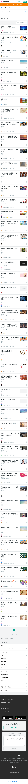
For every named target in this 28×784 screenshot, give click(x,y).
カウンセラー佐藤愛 (6, 118)
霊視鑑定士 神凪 (6, 442)
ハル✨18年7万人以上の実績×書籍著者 (6, 230)
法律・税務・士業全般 (5, 478)
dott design (5, 244)
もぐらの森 (5, 269)
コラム (2, 90)
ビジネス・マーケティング (6, 42)
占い (2, 28)
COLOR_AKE (5, 586)
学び (2, 77)
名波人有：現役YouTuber (6, 207)
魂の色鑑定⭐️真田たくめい (6, 217)
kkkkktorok (5, 359)
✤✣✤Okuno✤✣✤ (6, 282)
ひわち (4, 395)
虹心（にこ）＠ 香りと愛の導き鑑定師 (6, 195)
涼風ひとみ (5, 81)
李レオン (4, 306)
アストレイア (5, 598)
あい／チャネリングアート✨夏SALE (6, 94)
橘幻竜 (4, 428)
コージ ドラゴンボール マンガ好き (6, 131)
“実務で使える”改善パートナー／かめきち (6, 56)
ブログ (6, 638)
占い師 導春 (5, 104)
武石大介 (4, 482)
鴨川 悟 (4, 611)
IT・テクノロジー (4, 265)
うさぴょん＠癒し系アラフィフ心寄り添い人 (6, 563)
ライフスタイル (4, 63)
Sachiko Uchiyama (6, 168)
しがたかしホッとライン (6, 455)
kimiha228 (5, 257)
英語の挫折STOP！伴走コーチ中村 (6, 158)
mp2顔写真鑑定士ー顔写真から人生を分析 (6, 32)
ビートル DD (5, 522)
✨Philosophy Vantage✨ (6, 292)
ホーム (2, 638)
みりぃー (4, 405)
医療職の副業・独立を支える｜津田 (6, 67)
